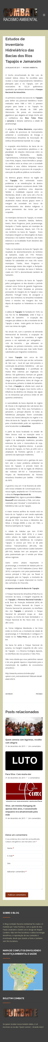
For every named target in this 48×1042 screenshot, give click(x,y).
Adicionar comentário (16, 871)
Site (8, 863)
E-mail (10, 855)
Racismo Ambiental (30, 68)
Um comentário (34, 746)
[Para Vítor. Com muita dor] (23, 760)
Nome (10, 848)
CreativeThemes (10, 1039)
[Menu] (44, 15)
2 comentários (34, 778)
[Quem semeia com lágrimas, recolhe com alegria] (23, 726)
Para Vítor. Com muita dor (18, 774)
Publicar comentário (17, 894)
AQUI (41, 1027)
